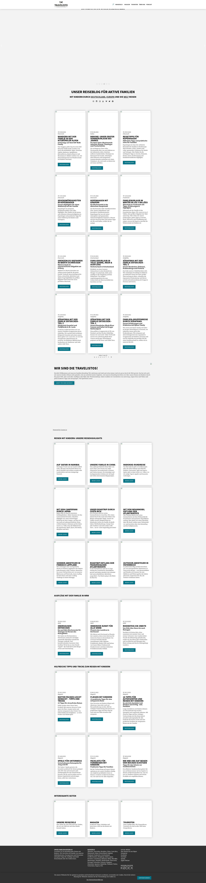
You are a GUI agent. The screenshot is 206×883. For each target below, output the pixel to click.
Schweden (97, 862)
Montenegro (91, 860)
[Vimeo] (106, 101)
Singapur (109, 862)
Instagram (124, 853)
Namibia (98, 860)
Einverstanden (144, 878)
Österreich (113, 860)
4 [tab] (104, 84)
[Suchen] (113, 4)
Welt (126, 96)
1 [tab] (97, 84)
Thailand (109, 864)
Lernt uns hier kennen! (64, 383)
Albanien (90, 851)
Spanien (97, 864)
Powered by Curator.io (60, 430)
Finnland (90, 855)
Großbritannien (92, 857)
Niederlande (105, 860)
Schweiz (103, 862)
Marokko (114, 859)
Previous (1, 45)
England (109, 853)
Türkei (115, 864)
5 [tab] (106, 84)
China (108, 851)
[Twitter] (109, 101)
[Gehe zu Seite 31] (111, 357)
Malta (109, 859)
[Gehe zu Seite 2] (108, 357)
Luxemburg (97, 859)
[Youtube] (103, 101)
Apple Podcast (125, 860)
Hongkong (101, 857)
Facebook (124, 855)
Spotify (123, 859)
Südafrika (103, 864)
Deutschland (98, 96)
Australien (97, 851)
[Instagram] (97, 101)
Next (204, 45)
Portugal (90, 862)
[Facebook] (100, 101)
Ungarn (97, 866)
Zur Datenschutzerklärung (95, 880)
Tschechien (91, 866)
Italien (107, 857)
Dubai (96, 853)
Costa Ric (114, 851)
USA (101, 866)
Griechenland (105, 855)
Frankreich (97, 855)
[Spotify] (93, 101)
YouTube (123, 857)
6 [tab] (109, 84)
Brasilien (103, 851)
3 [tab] (102, 84)
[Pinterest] (113, 101)
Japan (111, 857)
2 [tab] (99, 84)
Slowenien (91, 864)
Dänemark (91, 853)
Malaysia (104, 859)
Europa (110, 96)
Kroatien (90, 859)
